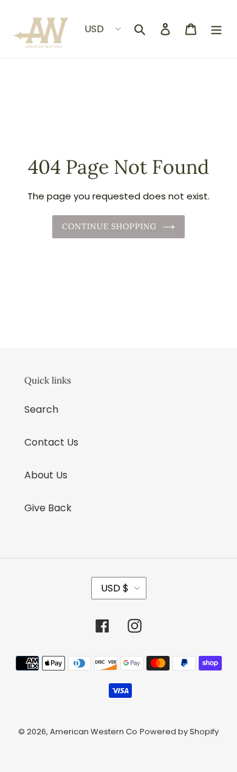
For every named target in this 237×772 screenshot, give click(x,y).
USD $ (115, 588)
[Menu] (216, 29)
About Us (45, 475)
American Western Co (93, 731)
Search (41, 409)
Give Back (48, 508)
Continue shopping (109, 226)
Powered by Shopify (179, 731)
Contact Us (51, 442)
